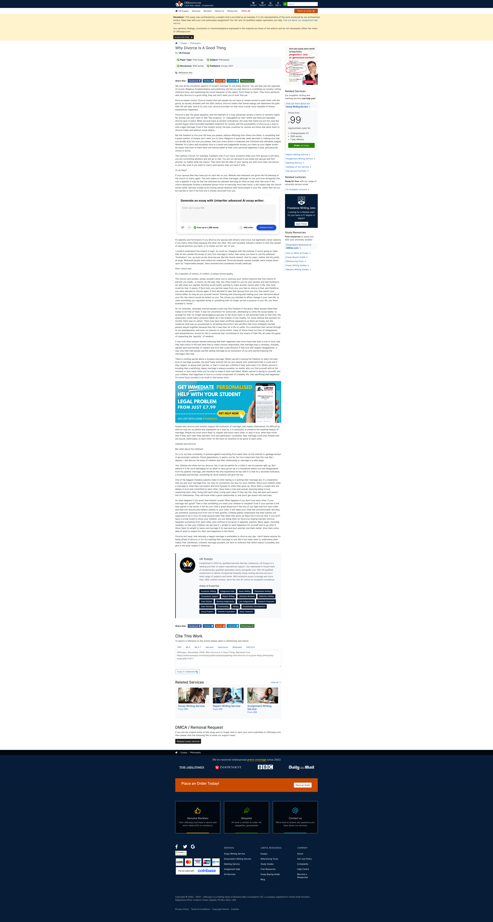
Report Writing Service (297, 154)
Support (262, 5)
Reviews (208, 11)
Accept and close (182, 37)
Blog (263, 879)
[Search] (285, 4)
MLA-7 (198, 647)
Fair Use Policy (304, 859)
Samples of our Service (297, 167)
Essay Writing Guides (296, 265)
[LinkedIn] (185, 846)
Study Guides (267, 864)
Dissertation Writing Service (237, 859)
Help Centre (303, 869)
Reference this (185, 72)
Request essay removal (188, 741)
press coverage (256, 759)
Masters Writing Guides (297, 269)
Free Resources (268, 869)
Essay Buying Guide (270, 874)
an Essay (301, 145)
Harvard (209, 647)
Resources (232, 11)
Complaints (302, 864)
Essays (184, 43)
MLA (188, 647)
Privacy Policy (182, 909)
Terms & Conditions (200, 909)
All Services (229, 874)
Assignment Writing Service (299, 158)
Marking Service (294, 162)
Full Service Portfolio (296, 171)
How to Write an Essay (297, 253)
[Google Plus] (193, 846)
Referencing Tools (295, 261)
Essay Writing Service (234, 853)
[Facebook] (177, 846)
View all (275, 682)
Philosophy (195, 43)
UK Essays (183, 11)
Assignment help (232, 869)
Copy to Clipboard (186, 671)
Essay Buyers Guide (296, 257)
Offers (244, 11)
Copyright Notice (220, 909)
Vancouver (223, 647)
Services (196, 11)
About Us (219, 11)
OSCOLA (250, 647)
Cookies (235, 909)
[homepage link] (176, 43)
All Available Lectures (297, 189)
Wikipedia (237, 647)
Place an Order (304, 11)
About (300, 853)
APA (179, 647)
